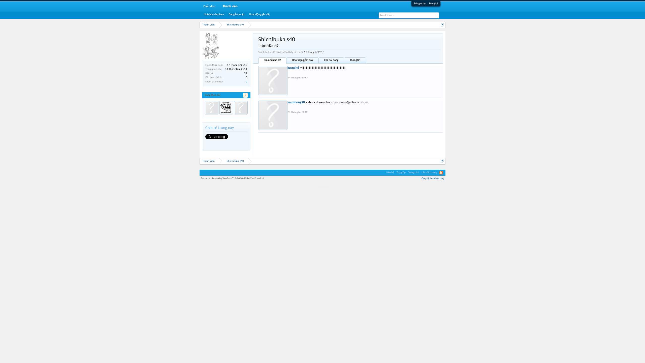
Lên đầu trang (429, 172)
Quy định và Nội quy (433, 178)
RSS (441, 172)
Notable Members (214, 14)
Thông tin (355, 60)
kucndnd (293, 68)
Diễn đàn (209, 6)
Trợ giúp (401, 172)
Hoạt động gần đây (302, 60)
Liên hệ (390, 172)
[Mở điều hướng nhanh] (442, 24)
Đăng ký (433, 3)
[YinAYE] (241, 107)
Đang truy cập (236, 14)
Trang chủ (413, 172)
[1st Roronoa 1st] (211, 107)
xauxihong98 (296, 102)
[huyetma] (226, 107)
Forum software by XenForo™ (233, 178)
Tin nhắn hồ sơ (272, 60)
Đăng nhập (420, 3)
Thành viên (230, 6)
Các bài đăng (331, 60)
